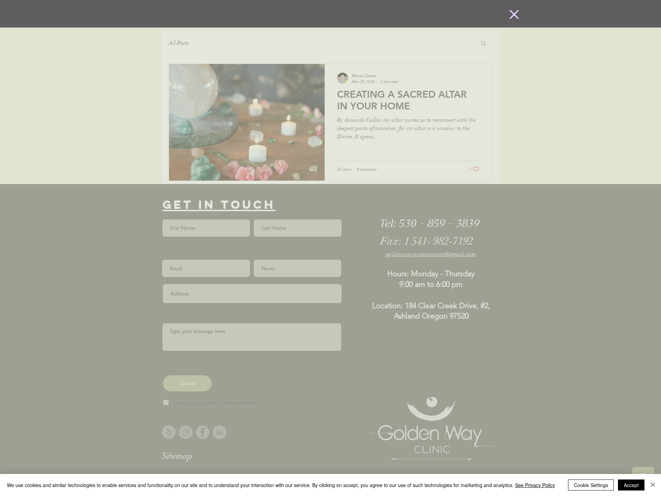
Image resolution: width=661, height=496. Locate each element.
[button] (514, 14)
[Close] (653, 484)
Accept (631, 485)
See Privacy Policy (535, 485)
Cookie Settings (591, 485)
